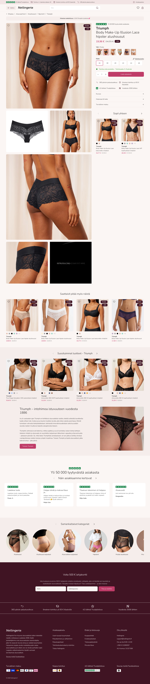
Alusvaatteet (21, 14)
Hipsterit (41, 14)
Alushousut (32, 14)
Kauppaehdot (89, 636)
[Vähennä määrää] (98, 74)
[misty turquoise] (120, 52)
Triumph (49, 14)
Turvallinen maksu (102, 104)
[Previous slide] (54, 478)
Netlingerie (120, 636)
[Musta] (97, 143)
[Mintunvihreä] (127, 143)
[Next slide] (96, 478)
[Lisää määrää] (106, 74)
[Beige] (99, 143)
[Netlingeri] (25, 7)
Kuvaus (98, 94)
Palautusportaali (58, 642)
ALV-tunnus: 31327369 (125, 648)
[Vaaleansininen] (12, 393)
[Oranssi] (87, 393)
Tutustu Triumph (27, 446)
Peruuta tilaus (89, 645)
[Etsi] (97, 8)
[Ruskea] (52, 393)
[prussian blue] (127, 52)
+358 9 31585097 (123, 645)
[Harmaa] (125, 143)
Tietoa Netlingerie (58, 648)
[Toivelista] (138, 8)
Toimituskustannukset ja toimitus (63, 645)
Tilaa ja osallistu (106, 589)
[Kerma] (42, 333)
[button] (75, 8)
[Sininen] (9, 393)
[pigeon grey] (99, 52)
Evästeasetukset (90, 639)
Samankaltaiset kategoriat (75, 524)
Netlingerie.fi (14, 678)
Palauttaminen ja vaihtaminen (62, 639)
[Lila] (132, 143)
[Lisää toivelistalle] (8, 25)
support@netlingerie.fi (124, 639)
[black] (106, 52)
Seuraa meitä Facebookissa (15, 657)
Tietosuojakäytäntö (91, 642)
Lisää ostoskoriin (126, 74)
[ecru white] (134, 52)
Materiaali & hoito (102, 99)
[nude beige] (113, 52)
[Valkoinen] (47, 393)
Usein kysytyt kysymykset (61, 636)
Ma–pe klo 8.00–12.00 (124, 642)
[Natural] (7, 393)
